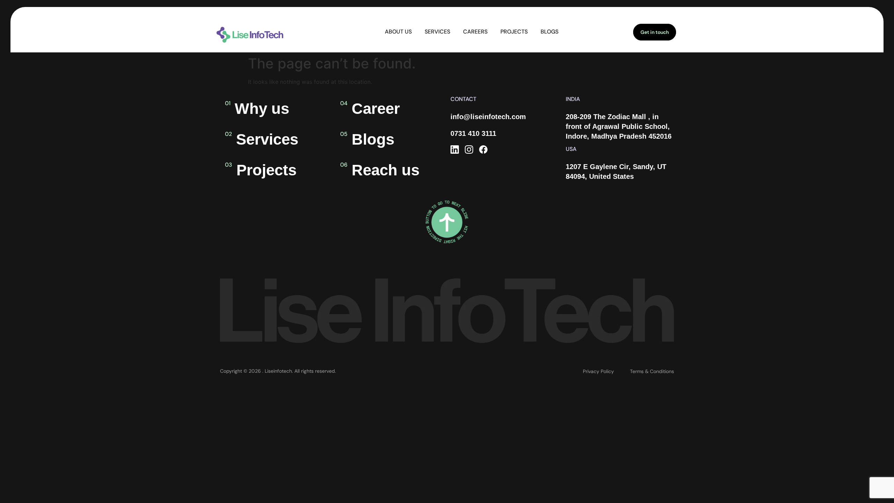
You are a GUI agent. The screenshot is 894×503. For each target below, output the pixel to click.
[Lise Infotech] (454, 149)
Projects (514, 31)
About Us (398, 31)
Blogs (549, 31)
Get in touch (654, 32)
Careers (475, 31)
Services (437, 31)
